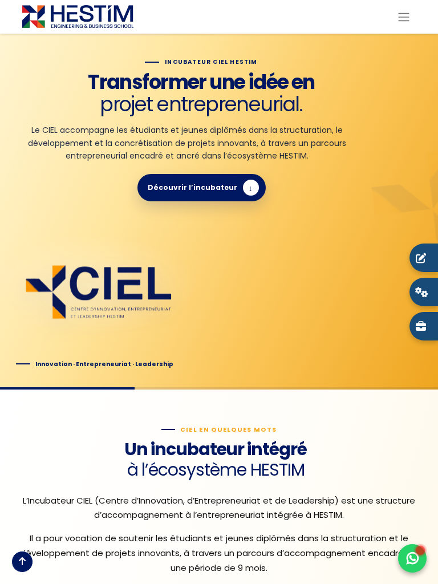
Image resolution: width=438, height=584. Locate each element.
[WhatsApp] (412, 558)
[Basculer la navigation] (404, 17)
